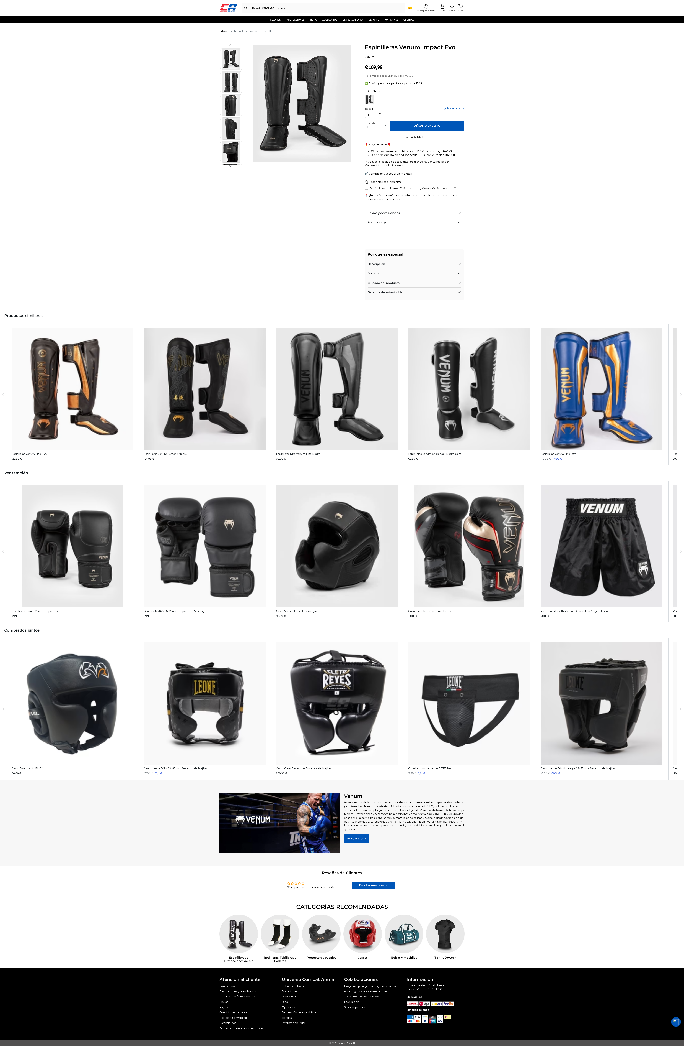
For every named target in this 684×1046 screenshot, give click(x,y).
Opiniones (288, 1007)
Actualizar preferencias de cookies (241, 1028)
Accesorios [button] (329, 19)
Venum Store (356, 838)
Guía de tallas (454, 108)
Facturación (351, 1002)
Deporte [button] (373, 19)
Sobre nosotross (293, 986)
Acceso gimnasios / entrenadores (365, 991)
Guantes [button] (275, 19)
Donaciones (289, 991)
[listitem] (72, 394)
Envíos (223, 1002)
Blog (285, 1002)
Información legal (293, 1023)
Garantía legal (228, 1023)
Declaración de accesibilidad (300, 1012)
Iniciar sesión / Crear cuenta (237, 996)
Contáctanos (227, 986)
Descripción (376, 264)
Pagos (223, 1007)
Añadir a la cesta (427, 125)
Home (225, 31)
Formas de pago (379, 222)
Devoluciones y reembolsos (237, 991)
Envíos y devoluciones (384, 213)
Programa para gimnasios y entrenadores (371, 986)
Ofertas (408, 19)
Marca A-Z (391, 19)
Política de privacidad (233, 1017)
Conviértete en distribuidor (361, 996)
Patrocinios (289, 996)
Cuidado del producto (384, 283)
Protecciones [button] (295, 19)
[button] (230, 166)
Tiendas (287, 1017)
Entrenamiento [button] (353, 19)
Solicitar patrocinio (356, 1007)
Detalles (374, 273)
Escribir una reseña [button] (373, 885)
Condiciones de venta (233, 1012)
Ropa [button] (313, 19)
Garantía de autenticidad (386, 292)
